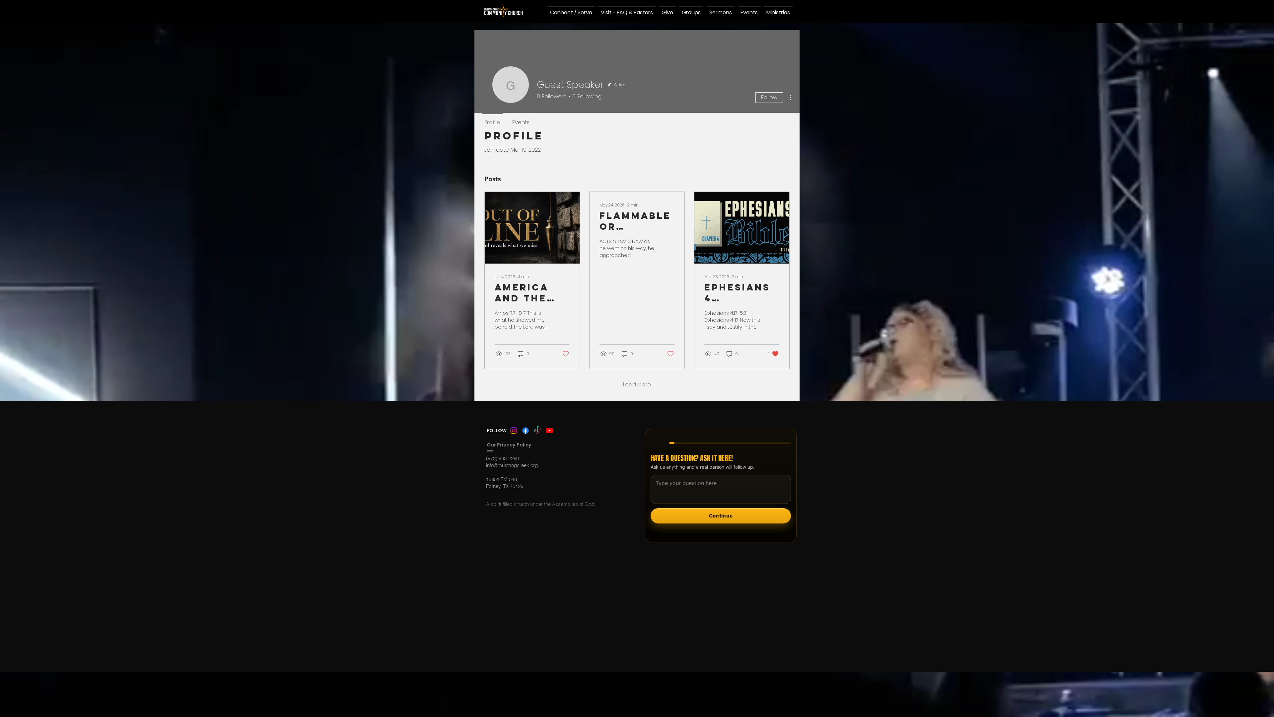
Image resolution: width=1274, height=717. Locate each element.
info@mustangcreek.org (512, 465)
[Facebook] (525, 430)
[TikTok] (537, 430)
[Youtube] (549, 430)
